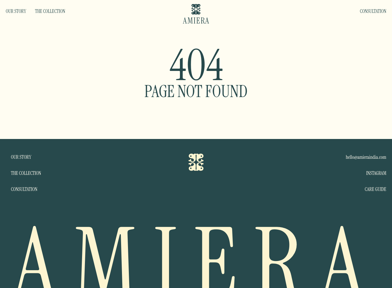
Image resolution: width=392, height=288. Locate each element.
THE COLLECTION (50, 11)
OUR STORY (16, 11)
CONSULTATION (373, 11)
